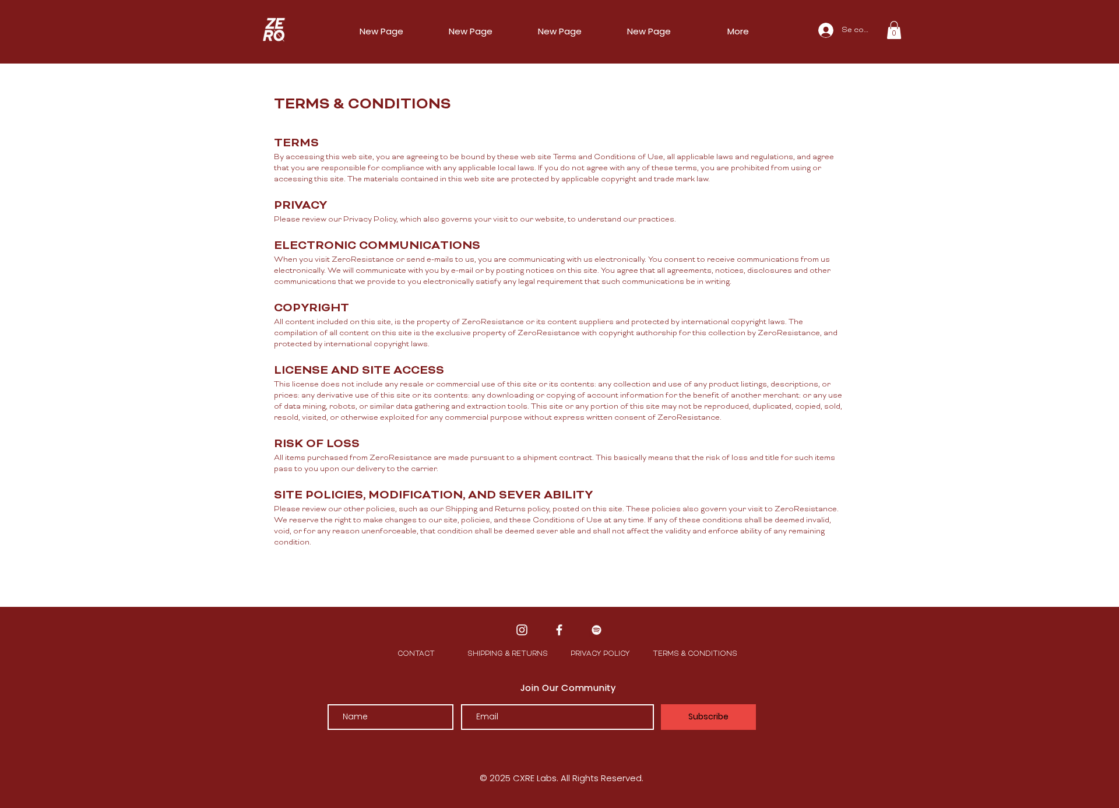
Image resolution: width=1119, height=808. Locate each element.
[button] (894, 30)
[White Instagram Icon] (522, 630)
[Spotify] (596, 630)
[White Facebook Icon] (559, 630)
